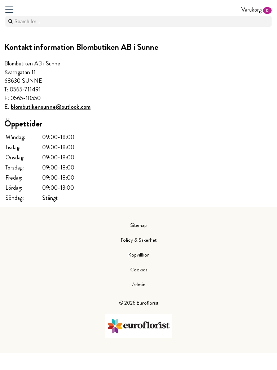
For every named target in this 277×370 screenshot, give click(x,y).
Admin (138, 284)
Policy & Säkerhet (139, 240)
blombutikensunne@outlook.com (51, 107)
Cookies (138, 269)
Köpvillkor (138, 254)
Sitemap (138, 225)
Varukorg (255, 9)
